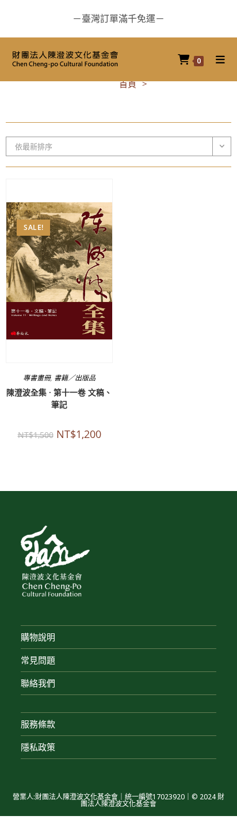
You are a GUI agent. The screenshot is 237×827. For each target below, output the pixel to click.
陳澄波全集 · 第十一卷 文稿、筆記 (59, 398)
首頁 (127, 83)
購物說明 (38, 637)
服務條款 (38, 724)
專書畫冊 (37, 378)
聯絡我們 (38, 683)
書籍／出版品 (74, 378)
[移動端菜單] (216, 59)
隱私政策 (38, 747)
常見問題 (38, 660)
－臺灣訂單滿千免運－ (118, 18)
